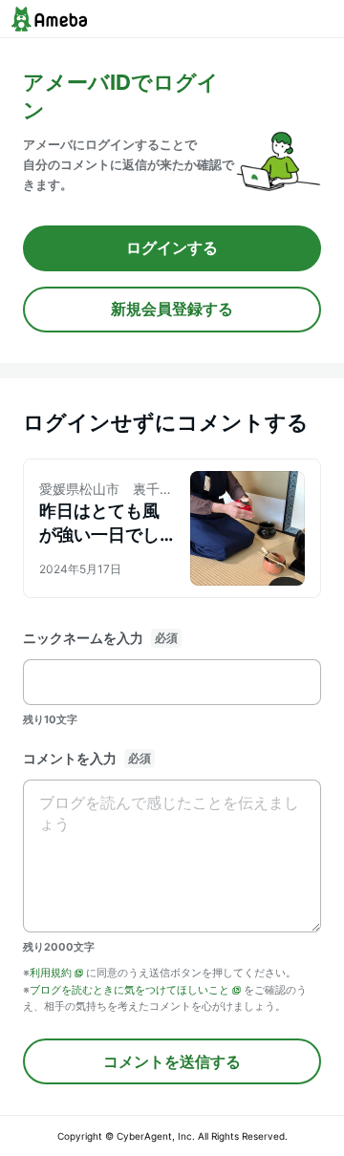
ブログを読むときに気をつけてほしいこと (129, 989)
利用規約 (51, 972)
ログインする (172, 247)
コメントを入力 (70, 758)
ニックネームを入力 (83, 638)
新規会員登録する (172, 308)
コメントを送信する (172, 1061)
